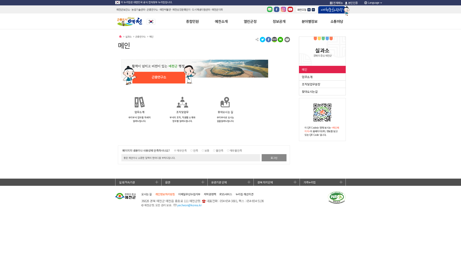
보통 (207, 150)
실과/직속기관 (127, 182)
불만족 (219, 150)
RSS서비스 (226, 194)
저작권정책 (210, 194)
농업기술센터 (138, 9)
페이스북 (276, 9)
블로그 (269, 9)
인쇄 (287, 39)
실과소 (128, 36)
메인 (151, 36)
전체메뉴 (338, 3)
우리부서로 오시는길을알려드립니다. (225, 116)
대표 (120, 36)
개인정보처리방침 (165, 194)
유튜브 (290, 9)
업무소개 (307, 77)
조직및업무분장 (311, 84)
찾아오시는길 (310, 91)
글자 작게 (313, 9)
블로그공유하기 (280, 39)
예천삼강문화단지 (181, 9)
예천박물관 (165, 9)
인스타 (283, 9)
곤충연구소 (152, 9)
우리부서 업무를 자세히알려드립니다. (139, 116)
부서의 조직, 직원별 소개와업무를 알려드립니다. (182, 116)
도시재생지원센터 (201, 9)
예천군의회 (217, 9)
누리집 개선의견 (244, 194)
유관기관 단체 (219, 182)
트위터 (262, 39)
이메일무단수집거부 (189, 194)
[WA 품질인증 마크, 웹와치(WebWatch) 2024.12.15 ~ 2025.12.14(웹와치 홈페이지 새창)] (337, 197)
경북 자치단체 (265, 182)
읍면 (167, 182)
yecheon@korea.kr (189, 205)
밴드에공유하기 (274, 39)
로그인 (274, 158)
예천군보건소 (123, 9)
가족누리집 (309, 182)
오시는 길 (146, 194)
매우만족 (182, 150)
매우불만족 (236, 150)
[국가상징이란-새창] (151, 21)
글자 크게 (309, 9)
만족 (195, 150)
